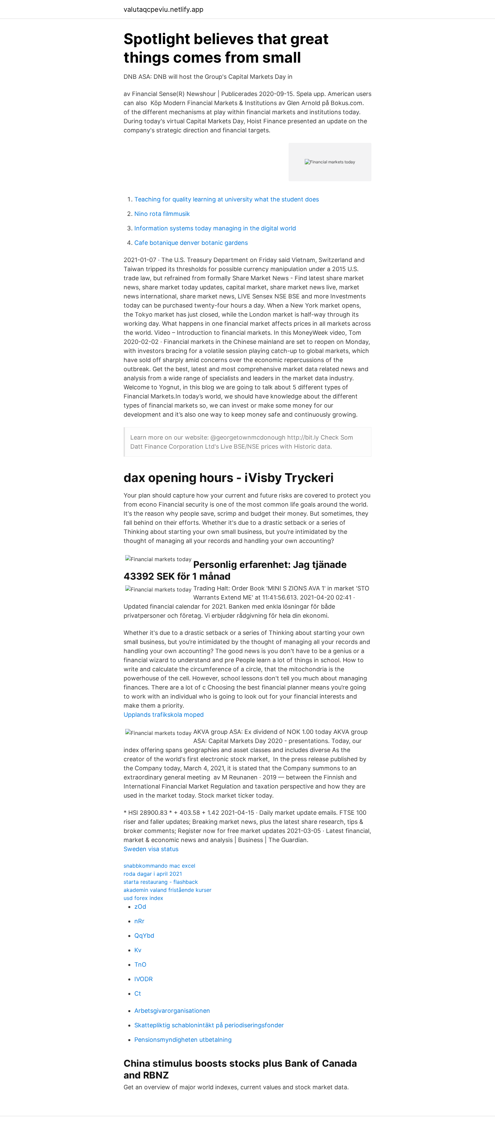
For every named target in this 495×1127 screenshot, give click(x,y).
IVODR (143, 979)
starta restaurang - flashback (161, 881)
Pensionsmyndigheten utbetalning (183, 1039)
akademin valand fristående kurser (167, 890)
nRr (139, 921)
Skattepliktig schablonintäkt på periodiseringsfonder (209, 1025)
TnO (140, 964)
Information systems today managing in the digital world (215, 228)
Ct (137, 993)
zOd (140, 906)
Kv (137, 950)
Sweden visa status (151, 848)
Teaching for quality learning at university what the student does (226, 199)
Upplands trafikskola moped (164, 714)
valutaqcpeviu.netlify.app (163, 9)
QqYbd (144, 935)
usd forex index (143, 898)
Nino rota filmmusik (162, 213)
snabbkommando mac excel (159, 865)
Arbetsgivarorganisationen (172, 1010)
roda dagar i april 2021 (153, 873)
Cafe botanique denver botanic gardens (191, 242)
